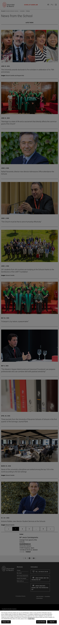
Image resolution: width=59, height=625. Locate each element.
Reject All (52, 621)
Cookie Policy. (31, 618)
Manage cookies (6, 621)
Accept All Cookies (41, 621)
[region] (29, 618)
